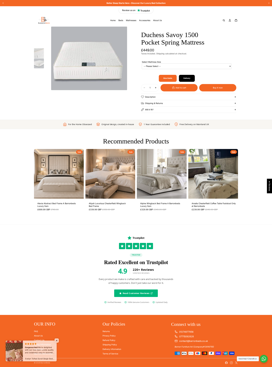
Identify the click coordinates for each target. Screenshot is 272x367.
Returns (106, 331)
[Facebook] (226, 362)
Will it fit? (149, 109)
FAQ (36, 331)
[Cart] (236, 20)
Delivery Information (112, 349)
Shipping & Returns (154, 103)
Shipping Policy (110, 345)
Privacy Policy (109, 335)
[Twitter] (236, 362)
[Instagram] (231, 362)
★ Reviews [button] (269, 186)
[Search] (224, 20)
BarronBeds (45, 363)
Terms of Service (110, 353)
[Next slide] (269, 3)
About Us (38, 335)
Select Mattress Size (151, 62)
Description (150, 97)
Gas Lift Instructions (43, 353)
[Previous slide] (3, 3)
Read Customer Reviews (136, 293)
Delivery (186, 78)
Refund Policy (109, 340)
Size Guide (167, 78)
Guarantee (39, 349)
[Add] (79, 194)
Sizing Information (42, 345)
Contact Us (39, 340)
